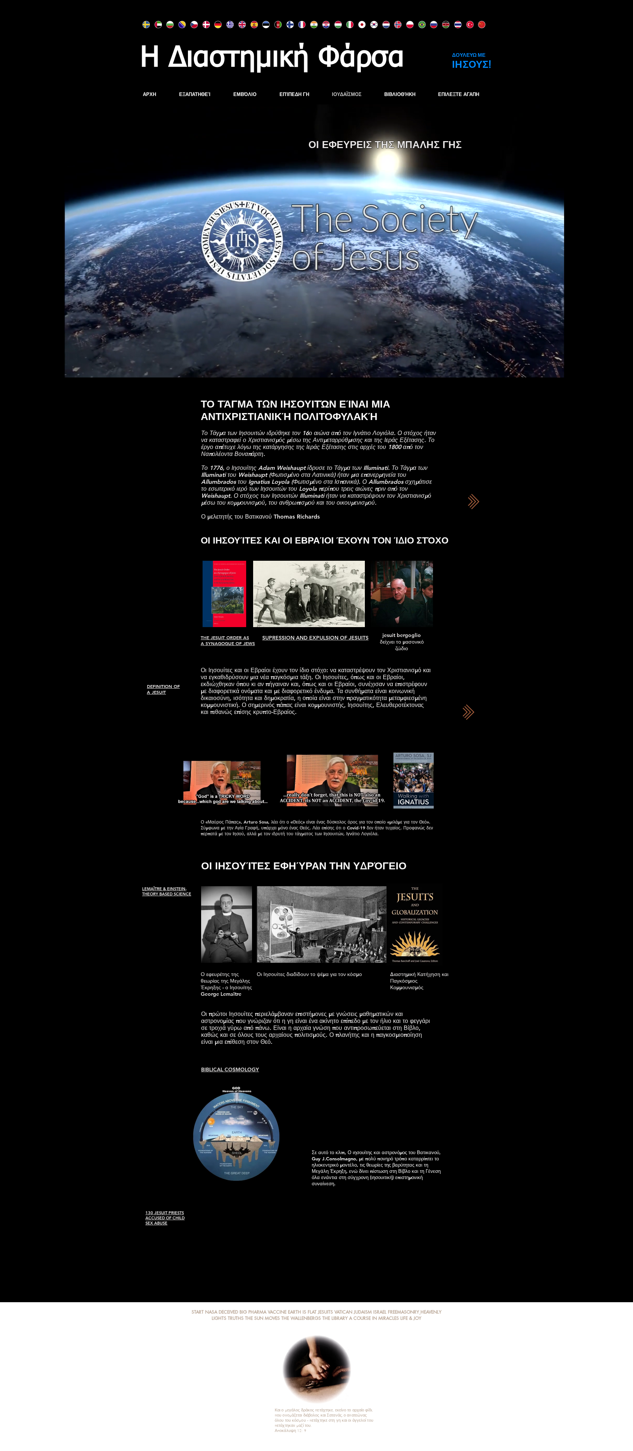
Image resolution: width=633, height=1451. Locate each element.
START (198, 1312)
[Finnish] (287, 25)
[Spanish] (251, 25)
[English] (239, 25)
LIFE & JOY (410, 1318)
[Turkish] (467, 25)
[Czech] (191, 25)
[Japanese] (359, 25)
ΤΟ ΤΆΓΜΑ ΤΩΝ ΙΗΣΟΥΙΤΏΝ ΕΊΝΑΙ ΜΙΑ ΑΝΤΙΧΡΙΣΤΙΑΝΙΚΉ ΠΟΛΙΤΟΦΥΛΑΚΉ (295, 410)
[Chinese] (479, 25)
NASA (211, 1312)
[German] (215, 25)
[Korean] (371, 25)
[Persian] (275, 25)
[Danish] (203, 25)
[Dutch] (383, 25)
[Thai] (455, 25)
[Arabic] (155, 25)
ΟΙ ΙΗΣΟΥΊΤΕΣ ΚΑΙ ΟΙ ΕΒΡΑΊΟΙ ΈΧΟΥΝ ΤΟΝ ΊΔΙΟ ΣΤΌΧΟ (324, 540)
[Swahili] (443, 25)
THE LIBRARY (335, 1318)
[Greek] (227, 25)
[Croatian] (323, 25)
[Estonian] (263, 25)
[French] (299, 25)
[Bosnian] (179, 25)
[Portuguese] (419, 25)
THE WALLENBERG (299, 1318)
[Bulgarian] (167, 25)
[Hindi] (311, 25)
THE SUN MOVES (262, 1318)
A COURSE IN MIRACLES (374, 1318)
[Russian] (431, 25)
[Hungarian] (335, 25)
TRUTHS (236, 1318)
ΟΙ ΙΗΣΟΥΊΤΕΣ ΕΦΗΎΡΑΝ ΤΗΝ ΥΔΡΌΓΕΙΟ (304, 865)
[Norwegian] (395, 25)
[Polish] (407, 25)
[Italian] (347, 25)
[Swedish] (143, 25)
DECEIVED (229, 1312)
